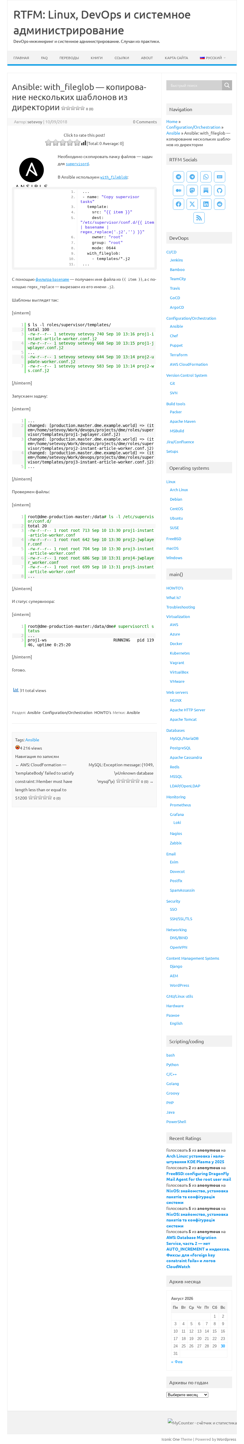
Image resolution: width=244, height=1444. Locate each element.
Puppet (176, 345)
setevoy (34, 121)
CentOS (176, 508)
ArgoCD (177, 307)
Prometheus (180, 804)
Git (172, 383)
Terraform (178, 354)
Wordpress (226, 1439)
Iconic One (171, 1439)
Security (173, 901)
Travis (175, 288)
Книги (97, 57)
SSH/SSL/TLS (181, 918)
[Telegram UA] (178, 176)
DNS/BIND (179, 937)
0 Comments (145, 121)
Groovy (172, 1092)
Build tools (175, 403)
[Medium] (178, 190)
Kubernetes (180, 652)
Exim (174, 861)
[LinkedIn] (206, 204)
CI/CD (171, 251)
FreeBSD (173, 538)
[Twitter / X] (192, 204)
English (176, 1023)
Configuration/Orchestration (67, 712)
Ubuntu (176, 518)
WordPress (179, 985)
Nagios (176, 833)
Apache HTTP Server (187, 709)
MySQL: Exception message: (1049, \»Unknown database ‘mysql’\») (121, 773)
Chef (174, 335)
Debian (176, 499)
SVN (173, 392)
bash (170, 1054)
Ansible (33, 712)
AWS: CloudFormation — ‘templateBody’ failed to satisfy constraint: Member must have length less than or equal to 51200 (44, 781)
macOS (172, 548)
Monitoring (176, 796)
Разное (172, 1015)
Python (172, 1064)
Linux (171, 481)
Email (171, 853)
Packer (176, 411)
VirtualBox (179, 671)
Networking (176, 929)
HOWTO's (102, 712)
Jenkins (176, 259)
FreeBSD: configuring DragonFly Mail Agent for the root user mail (198, 1176)
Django (176, 966)
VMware (177, 681)
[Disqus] (84, 890)
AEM (174, 975)
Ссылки (122, 57)
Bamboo (177, 269)
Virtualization (178, 616)
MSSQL (176, 776)
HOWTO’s (174, 587)
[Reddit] (219, 204)
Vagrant (177, 662)
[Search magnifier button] (227, 85)
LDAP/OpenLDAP (185, 785)
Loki (177, 822)
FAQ (44, 57)
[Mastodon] (192, 190)
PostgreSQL (180, 747)
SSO (173, 909)
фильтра (52, 279)
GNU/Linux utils (179, 996)
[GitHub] (219, 190)
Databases (175, 730)
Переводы (69, 57)
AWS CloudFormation (189, 364)
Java (170, 1111)
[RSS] (199, 217)
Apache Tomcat (183, 719)
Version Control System (186, 375)
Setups (172, 451)
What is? (173, 597)
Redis (174, 766)
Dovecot (177, 871)
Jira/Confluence (180, 441)
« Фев (176, 1362)
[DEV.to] (219, 176)
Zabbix (176, 842)
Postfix (176, 880)
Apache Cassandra (186, 757)
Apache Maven (182, 421)
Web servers (177, 692)
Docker (176, 643)
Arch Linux (179, 489)
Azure (175, 633)
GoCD (175, 297)
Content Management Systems (192, 958)
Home (172, 121)
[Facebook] (178, 204)
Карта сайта (176, 57)
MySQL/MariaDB (184, 738)
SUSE (174, 527)
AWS (174, 624)
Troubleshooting (180, 606)
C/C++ (171, 1073)
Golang (172, 1083)
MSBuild (177, 430)
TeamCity (178, 278)
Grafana (177, 814)
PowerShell (176, 1121)
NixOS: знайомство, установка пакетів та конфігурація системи (197, 1196)
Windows (174, 557)
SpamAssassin (182, 890)
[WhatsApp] (206, 176)
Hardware (175, 1005)
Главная (21, 57)
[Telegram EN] (192, 176)
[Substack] (206, 190)
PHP (170, 1102)
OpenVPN (178, 947)
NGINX (176, 700)
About (147, 57)
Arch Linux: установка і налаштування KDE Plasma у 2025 (195, 1158)
